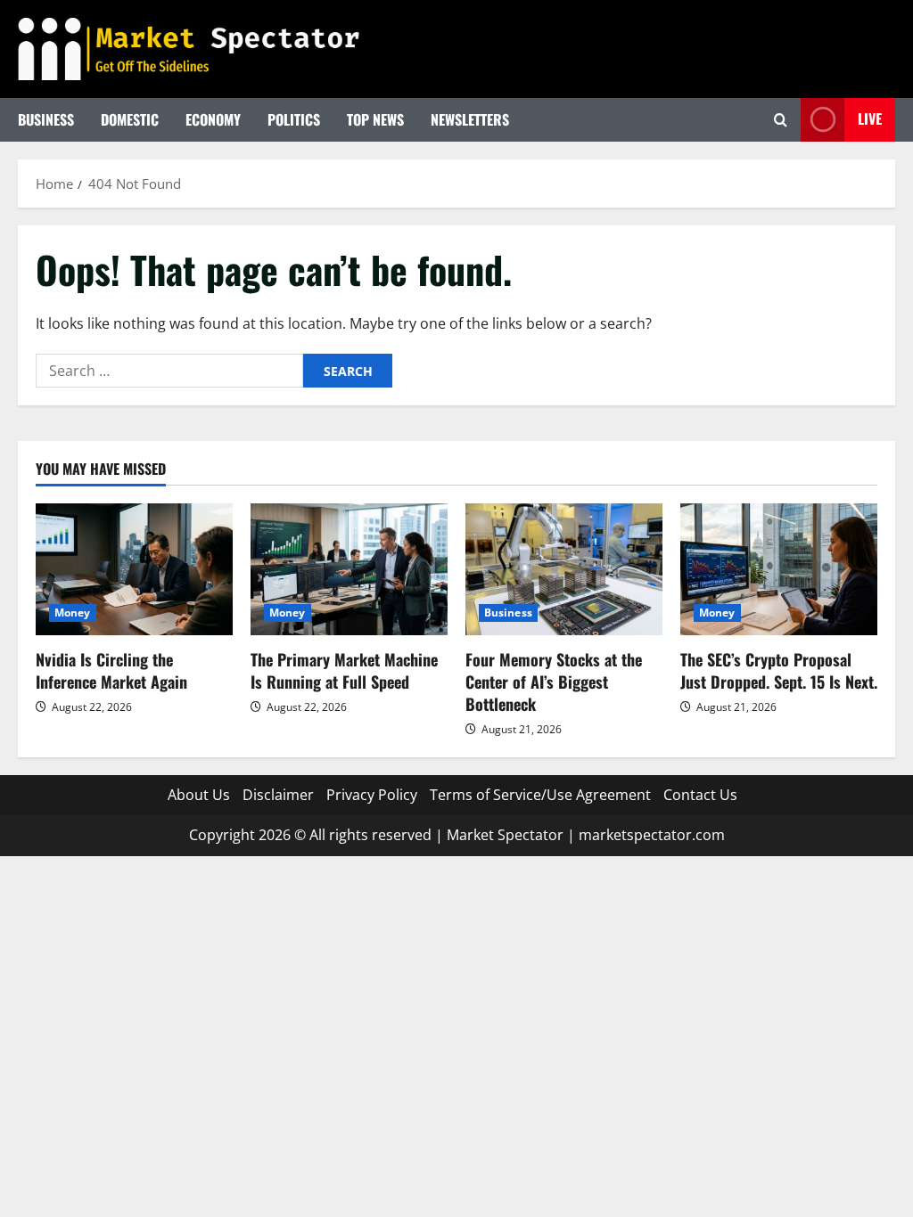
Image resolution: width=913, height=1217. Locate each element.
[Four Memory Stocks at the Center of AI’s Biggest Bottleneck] (563, 568)
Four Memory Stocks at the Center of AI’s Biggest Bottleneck (553, 681)
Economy (213, 119)
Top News (375, 119)
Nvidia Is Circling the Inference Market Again (111, 670)
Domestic (130, 119)
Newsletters (470, 119)
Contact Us (700, 795)
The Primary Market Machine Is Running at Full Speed (344, 670)
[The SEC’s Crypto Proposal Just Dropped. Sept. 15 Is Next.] (778, 568)
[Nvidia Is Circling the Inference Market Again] (134, 568)
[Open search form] (780, 119)
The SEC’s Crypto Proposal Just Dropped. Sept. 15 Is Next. (778, 670)
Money (72, 612)
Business (46, 119)
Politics (293, 119)
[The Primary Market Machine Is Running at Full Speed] (349, 568)
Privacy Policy (371, 795)
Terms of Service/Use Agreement (540, 795)
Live (870, 118)
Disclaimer (278, 795)
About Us (199, 795)
